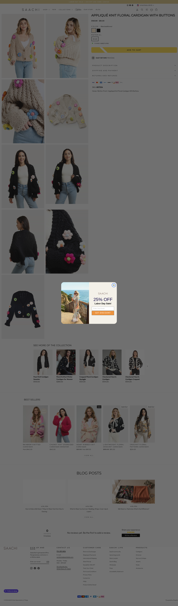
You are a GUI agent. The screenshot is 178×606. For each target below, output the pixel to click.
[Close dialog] (113, 285)
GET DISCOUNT (103, 313)
